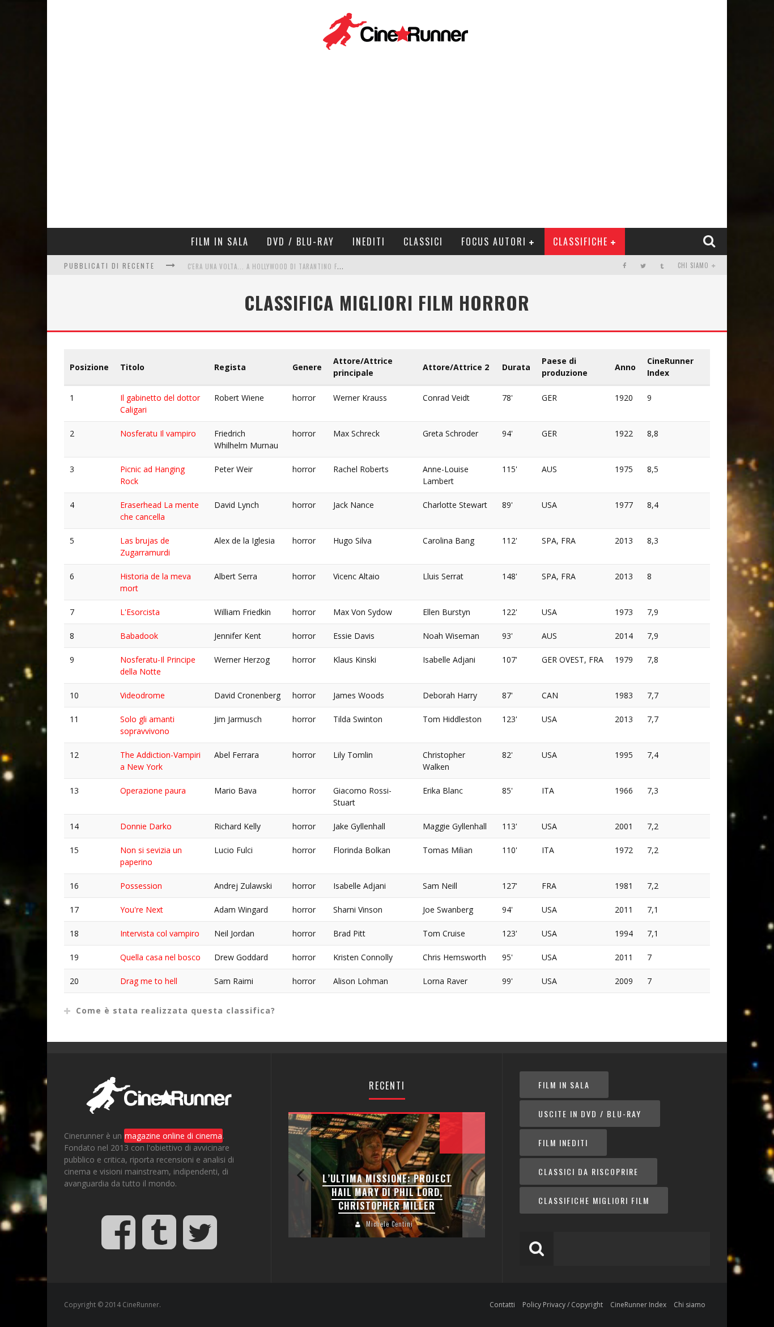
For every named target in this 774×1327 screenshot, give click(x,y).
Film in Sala (220, 241)
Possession (141, 885)
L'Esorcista (140, 612)
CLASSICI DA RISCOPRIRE (588, 1171)
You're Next (141, 909)
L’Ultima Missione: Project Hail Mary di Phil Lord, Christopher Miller (387, 1192)
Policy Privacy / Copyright (562, 1304)
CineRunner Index (638, 1304)
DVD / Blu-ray (300, 241)
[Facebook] (624, 265)
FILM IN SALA (564, 1085)
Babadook (139, 635)
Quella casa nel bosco (160, 957)
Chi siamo (693, 265)
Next (473, 1174)
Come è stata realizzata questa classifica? (175, 1010)
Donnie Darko (146, 826)
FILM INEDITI (563, 1142)
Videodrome (142, 695)
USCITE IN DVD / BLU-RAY (589, 1114)
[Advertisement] (395, 137)
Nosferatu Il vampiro (158, 433)
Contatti (502, 1304)
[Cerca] (710, 241)
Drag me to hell (148, 981)
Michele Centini (389, 1223)
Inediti (368, 241)
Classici (423, 241)
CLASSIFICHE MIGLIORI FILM (593, 1200)
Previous (299, 1174)
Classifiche (580, 241)
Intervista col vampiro (159, 933)
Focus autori (493, 241)
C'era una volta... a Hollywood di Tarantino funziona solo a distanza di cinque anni (327, 266)
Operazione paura (153, 790)
